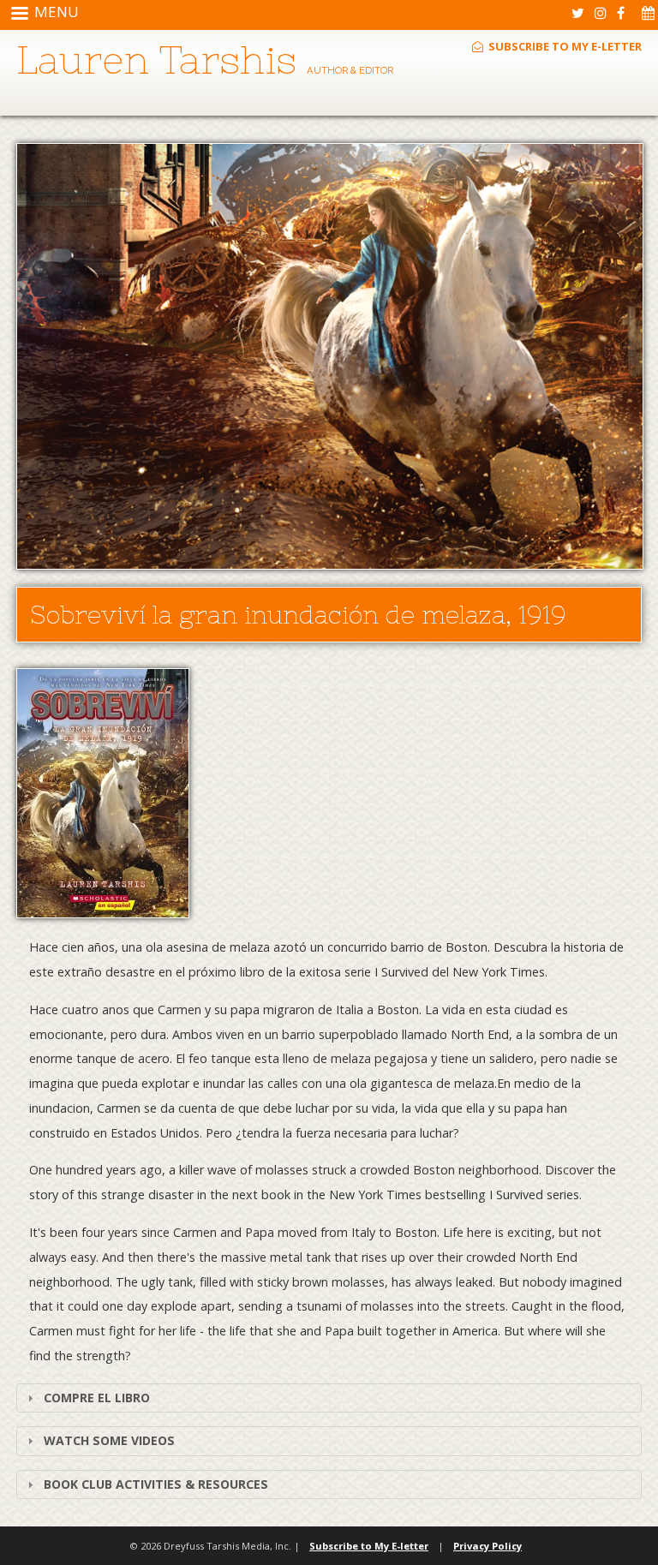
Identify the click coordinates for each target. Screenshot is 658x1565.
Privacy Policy (487, 1545)
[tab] (329, 1398)
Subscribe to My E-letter (564, 46)
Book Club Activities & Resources (156, 1484)
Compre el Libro (97, 1397)
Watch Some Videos (109, 1440)
